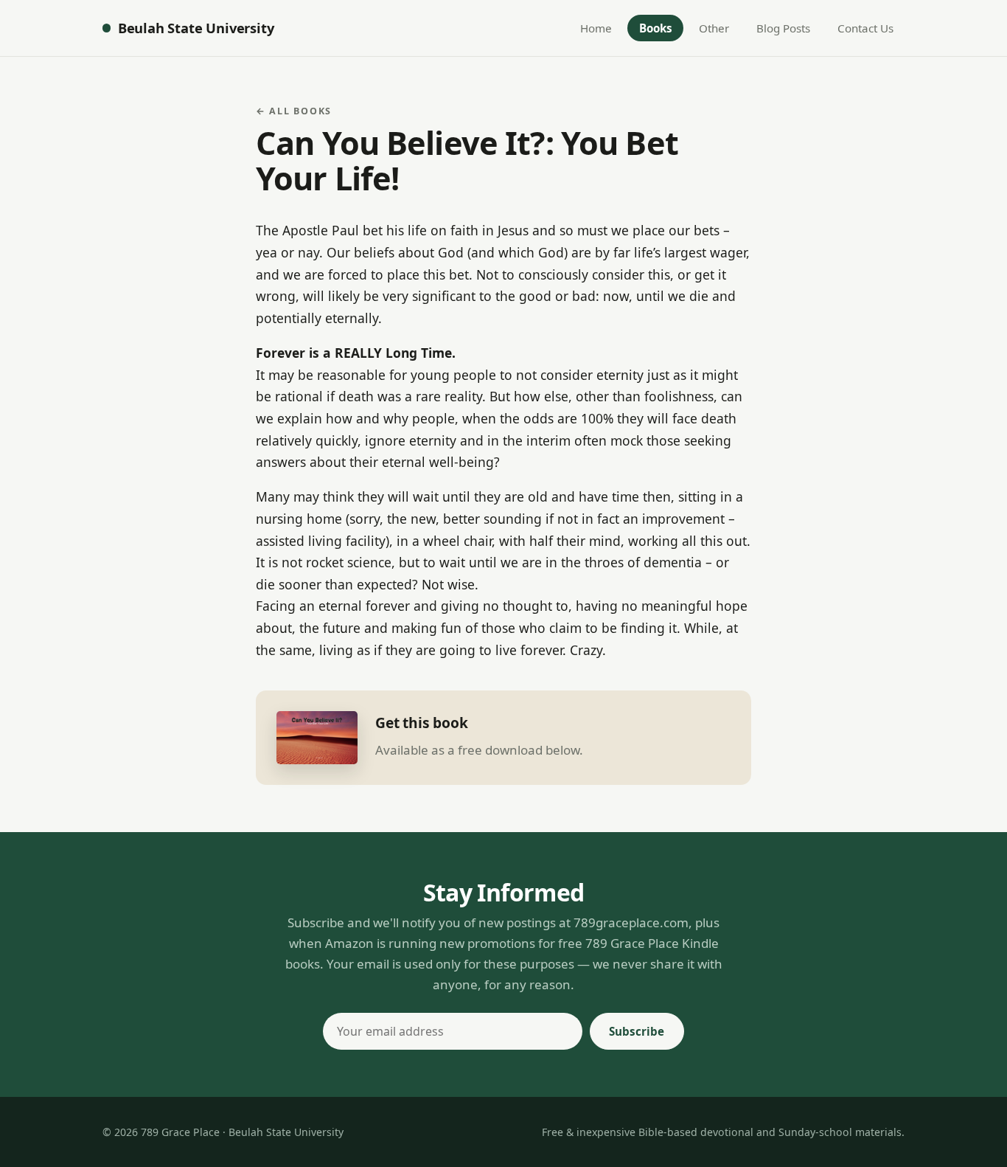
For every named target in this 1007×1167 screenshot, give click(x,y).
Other (714, 28)
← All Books (294, 111)
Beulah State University (196, 27)
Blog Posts (783, 28)
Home (596, 28)
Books (655, 28)
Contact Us (865, 28)
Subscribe (636, 1031)
